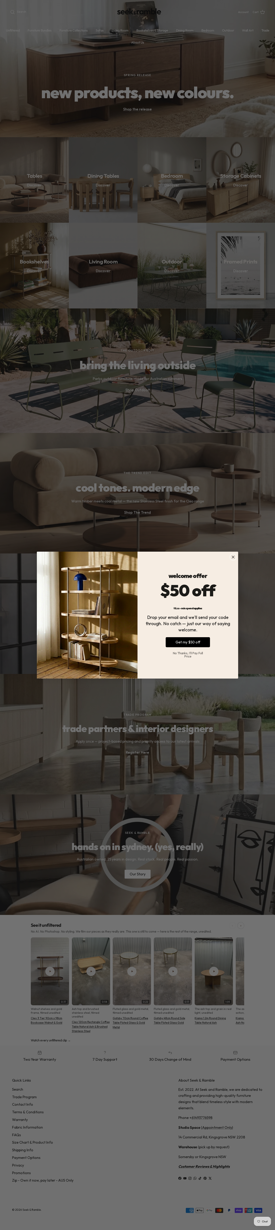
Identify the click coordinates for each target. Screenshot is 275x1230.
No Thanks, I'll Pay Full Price (188, 654)
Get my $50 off (188, 642)
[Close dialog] (233, 557)
